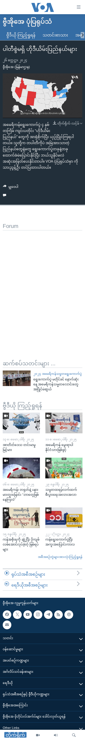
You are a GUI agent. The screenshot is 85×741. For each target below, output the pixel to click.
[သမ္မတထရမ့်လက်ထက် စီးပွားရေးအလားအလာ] (64, 468)
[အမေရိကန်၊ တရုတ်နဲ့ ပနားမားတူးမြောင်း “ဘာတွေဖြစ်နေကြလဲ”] (21, 468)
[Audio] (56, 735)
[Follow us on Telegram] (48, 614)
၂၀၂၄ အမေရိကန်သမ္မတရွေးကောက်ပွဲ (57, 373)
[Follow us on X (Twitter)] (17, 614)
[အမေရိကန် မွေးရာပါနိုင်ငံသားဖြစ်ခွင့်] (64, 423)
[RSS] (58, 614)
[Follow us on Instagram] (38, 614)
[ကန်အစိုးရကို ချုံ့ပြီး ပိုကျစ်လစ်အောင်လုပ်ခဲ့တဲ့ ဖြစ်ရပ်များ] (21, 517)
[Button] (10, 187)
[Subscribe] (7, 625)
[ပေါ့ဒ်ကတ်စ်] (68, 614)
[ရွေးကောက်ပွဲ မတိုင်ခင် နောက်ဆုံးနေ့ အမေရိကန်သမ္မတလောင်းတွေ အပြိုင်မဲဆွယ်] (17, 378)
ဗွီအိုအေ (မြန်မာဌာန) (16, 67)
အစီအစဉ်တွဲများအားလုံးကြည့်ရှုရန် (60, 557)
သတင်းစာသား (55, 35)
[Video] (38, 735)
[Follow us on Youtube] (27, 614)
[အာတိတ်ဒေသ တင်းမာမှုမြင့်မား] (21, 423)
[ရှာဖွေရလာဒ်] (74, 735)
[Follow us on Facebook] (7, 614)
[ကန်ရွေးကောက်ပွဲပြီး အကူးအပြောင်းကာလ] (64, 517)
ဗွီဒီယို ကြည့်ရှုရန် (20, 35)
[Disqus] (42, 286)
